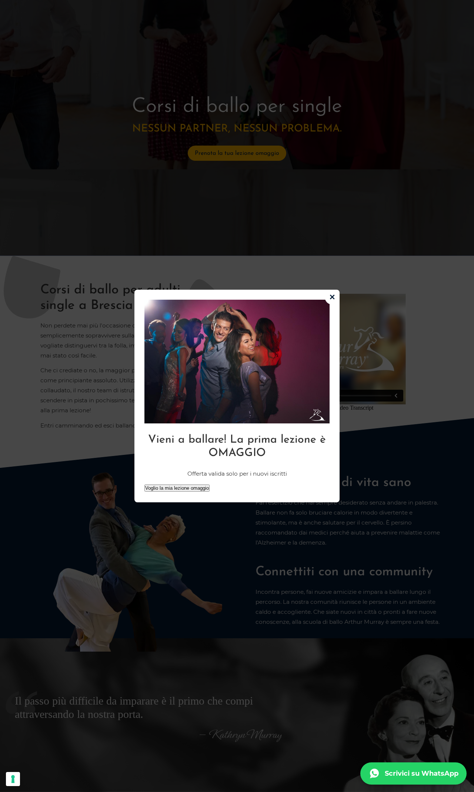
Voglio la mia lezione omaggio (177, 488)
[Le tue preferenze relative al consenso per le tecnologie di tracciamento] (13, 779)
